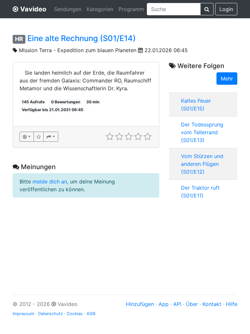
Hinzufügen (140, 304)
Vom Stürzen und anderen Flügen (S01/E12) (202, 164)
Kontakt (211, 304)
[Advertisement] (203, 241)
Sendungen (67, 9)
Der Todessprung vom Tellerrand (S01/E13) (202, 132)
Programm (131, 9)
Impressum (23, 313)
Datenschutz (50, 313)
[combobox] (174, 9)
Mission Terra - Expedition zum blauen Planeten (77, 50)
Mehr (227, 78)
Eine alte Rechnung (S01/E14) (81, 38)
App (164, 304)
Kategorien (100, 9)
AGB (91, 313)
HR (19, 39)
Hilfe (231, 304)
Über (192, 304)
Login (226, 9)
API (177, 304)
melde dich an (50, 181)
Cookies (75, 313)
